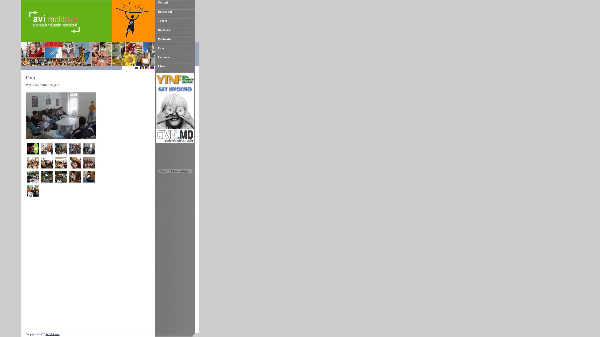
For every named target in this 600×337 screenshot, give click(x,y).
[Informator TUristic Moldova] (175, 198)
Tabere (162, 20)
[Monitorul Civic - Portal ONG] (175, 142)
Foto (161, 48)
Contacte (164, 57)
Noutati (163, 2)
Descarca (164, 30)
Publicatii (164, 39)
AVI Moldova (52, 334)
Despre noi (165, 11)
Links (161, 66)
